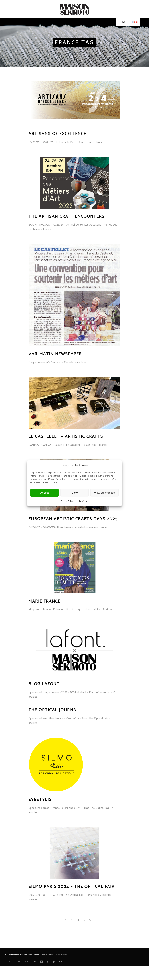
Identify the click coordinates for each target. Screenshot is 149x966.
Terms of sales (60, 955)
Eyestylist (42, 799)
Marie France (45, 601)
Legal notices (81, 501)
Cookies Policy (67, 501)
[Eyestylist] (56, 764)
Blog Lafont (44, 683)
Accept (44, 492)
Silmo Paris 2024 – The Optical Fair (72, 886)
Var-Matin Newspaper (55, 354)
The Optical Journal (54, 710)
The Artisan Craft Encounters (67, 216)
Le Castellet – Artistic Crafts (66, 436)
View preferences (104, 492)
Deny (74, 492)
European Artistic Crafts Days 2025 (73, 518)
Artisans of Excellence (57, 133)
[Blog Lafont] (75, 650)
